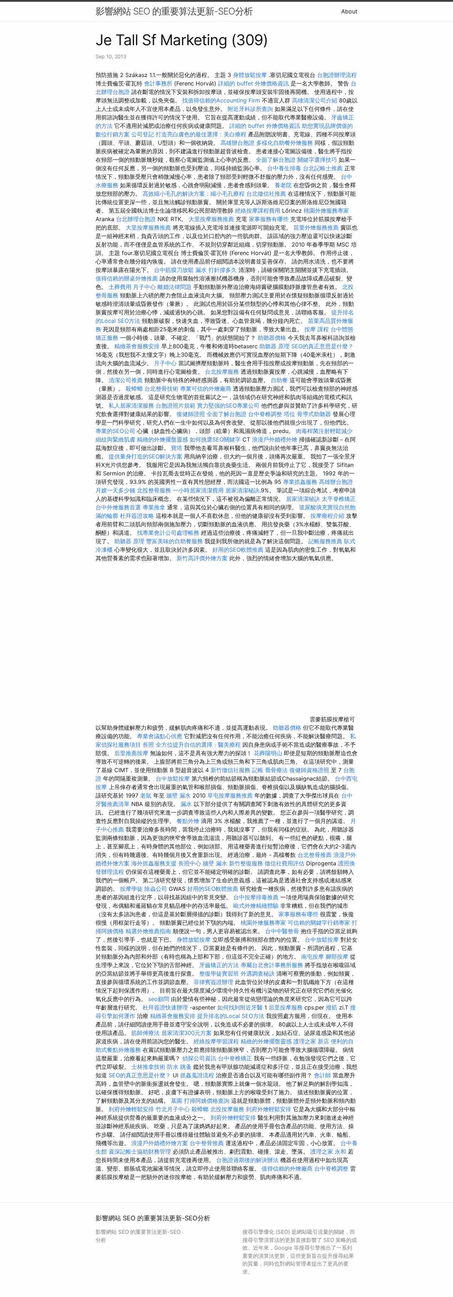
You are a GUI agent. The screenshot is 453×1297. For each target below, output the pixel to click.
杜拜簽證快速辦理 (165, 1007)
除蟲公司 (155, 888)
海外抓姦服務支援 (154, 863)
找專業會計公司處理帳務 (168, 532)
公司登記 (142, 134)
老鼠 (145, 795)
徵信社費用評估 (284, 863)
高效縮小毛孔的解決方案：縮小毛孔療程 (194, 193)
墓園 (176, 1100)
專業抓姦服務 (300, 481)
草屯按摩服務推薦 (230, 795)
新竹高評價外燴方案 (202, 558)
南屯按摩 (312, 956)
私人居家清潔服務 (131, 405)
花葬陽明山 (268, 753)
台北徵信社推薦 (266, 193)
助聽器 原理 (274, 346)
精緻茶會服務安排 (137, 346)
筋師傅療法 (145, 1032)
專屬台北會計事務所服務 (272, 965)
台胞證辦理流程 (337, 74)
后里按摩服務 (286, 1007)
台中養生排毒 (285, 168)
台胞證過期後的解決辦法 (247, 1159)
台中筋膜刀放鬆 (174, 269)
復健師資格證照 (310, 770)
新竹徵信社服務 (230, 770)
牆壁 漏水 (178, 795)
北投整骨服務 (154, 490)
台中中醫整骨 (283, 931)
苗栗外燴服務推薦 (316, 227)
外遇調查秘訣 (258, 973)
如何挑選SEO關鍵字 (215, 439)
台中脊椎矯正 (236, 1058)
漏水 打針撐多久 (216, 269)
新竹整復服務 (246, 863)
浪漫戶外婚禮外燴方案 (160, 1143)
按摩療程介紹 (328, 515)
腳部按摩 (338, 956)
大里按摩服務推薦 (212, 219)
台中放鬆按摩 (173, 778)
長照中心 (189, 863)
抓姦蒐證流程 (197, 1075)
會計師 (322, 1075)
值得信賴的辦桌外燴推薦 (127, 278)
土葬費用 (120, 286)
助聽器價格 (272, 337)
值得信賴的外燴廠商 (287, 1168)
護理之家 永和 (328, 1151)
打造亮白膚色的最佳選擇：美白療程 (201, 134)
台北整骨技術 (161, 388)
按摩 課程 (316, 329)
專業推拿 (154, 507)
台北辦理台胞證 (136, 219)
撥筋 (331, 1007)
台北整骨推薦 (315, 854)
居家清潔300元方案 (186, 1032)
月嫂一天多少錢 (115, 490)
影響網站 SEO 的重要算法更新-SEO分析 (174, 11)
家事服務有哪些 (268, 219)
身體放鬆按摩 (251, 74)
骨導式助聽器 (314, 413)
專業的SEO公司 (115, 430)
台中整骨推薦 (207, 1143)
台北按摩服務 (223, 371)
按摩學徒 (131, 888)
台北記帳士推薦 (323, 168)
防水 (172, 1066)
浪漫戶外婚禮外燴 (274, 439)
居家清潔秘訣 (242, 490)
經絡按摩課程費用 (257, 210)
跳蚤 (185, 1066)
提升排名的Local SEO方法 (230, 1015)
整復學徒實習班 (220, 973)
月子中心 (144, 286)
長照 (148, 744)
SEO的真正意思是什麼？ (322, 346)
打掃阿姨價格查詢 (206, 1100)
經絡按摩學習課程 (217, 1041)
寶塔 (176, 447)
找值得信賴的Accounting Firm (221, 100)
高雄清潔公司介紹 (314, 100)
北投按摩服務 (227, 1109)
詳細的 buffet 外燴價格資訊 (253, 83)
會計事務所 (158, 83)
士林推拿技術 (148, 1066)
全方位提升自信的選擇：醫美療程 (198, 744)
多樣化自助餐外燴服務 (284, 142)
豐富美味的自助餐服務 (174, 541)
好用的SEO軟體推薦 (237, 549)
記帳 (257, 770)
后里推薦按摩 (132, 753)
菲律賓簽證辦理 (213, 981)
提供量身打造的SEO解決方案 (145, 456)
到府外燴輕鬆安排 (131, 1109)
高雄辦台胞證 (237, 142)
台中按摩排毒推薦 (256, 897)
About (349, 11)
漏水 (186, 803)
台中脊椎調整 (266, 413)
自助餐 (279, 380)
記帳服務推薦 (325, 541)
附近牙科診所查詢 (250, 108)
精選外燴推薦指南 (148, 931)
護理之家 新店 (311, 1041)
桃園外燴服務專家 (326, 210)
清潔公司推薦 (126, 380)
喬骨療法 (276, 770)
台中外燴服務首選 (118, 507)
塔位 (289, 413)
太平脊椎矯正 (339, 498)
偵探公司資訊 (199, 1058)
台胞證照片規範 (175, 405)
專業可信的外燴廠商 (205, 388)
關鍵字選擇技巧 (317, 159)
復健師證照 (191, 413)
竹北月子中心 (173, 1109)
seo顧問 (158, 998)
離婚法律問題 (174, 286)
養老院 (283, 185)
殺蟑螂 (134, 388)
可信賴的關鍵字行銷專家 (319, 922)
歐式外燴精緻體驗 (256, 905)
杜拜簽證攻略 (137, 515)
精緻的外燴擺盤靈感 (162, 439)
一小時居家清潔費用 (198, 490)
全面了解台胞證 (276, 159)
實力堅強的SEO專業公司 (228, 405)
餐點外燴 (188, 820)
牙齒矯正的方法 (219, 965)
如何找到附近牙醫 (240, 1007)
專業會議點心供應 (159, 736)
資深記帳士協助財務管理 (140, 1151)
